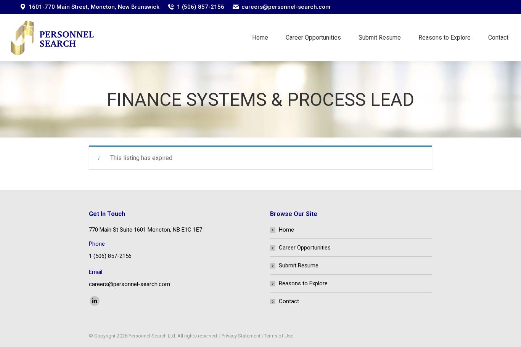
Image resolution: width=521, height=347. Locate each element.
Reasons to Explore (303, 283)
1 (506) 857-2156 (200, 6)
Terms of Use (278, 336)
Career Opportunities (305, 247)
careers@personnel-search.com (285, 6)
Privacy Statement (241, 336)
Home (286, 229)
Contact (289, 301)
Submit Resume (298, 265)
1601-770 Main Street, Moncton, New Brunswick (94, 6)
